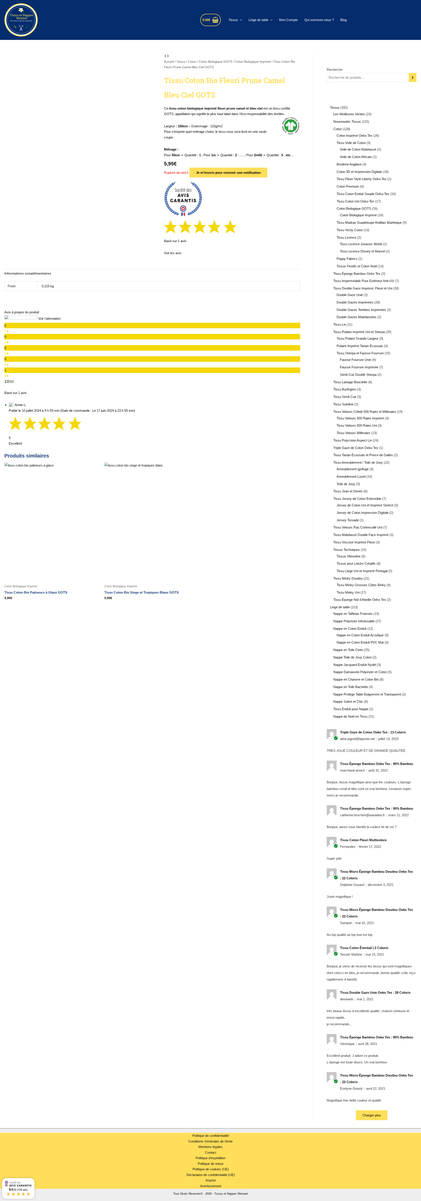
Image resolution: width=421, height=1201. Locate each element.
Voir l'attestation (49, 318)
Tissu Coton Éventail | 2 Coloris (364, 948)
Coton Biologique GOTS (215, 61)
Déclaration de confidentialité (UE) (210, 1175)
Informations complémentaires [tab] (27, 273)
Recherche (335, 69)
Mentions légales (210, 1147)
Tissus (233, 20)
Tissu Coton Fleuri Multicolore (363, 840)
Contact (210, 1152)
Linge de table (258, 20)
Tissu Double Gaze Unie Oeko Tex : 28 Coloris (375, 992)
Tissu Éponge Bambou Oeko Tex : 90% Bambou (376, 764)
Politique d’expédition (210, 1158)
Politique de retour (210, 1164)
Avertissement (210, 1186)
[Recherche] (412, 77)
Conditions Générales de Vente (210, 1141)
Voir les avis (172, 253)
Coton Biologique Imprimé (253, 61)
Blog (343, 20)
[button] (240, 20)
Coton (192, 61)
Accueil (169, 61)
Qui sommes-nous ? (319, 20)
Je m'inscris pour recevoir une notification (228, 172)
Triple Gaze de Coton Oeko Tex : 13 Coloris (373, 732)
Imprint (211, 1180)
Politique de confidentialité (210, 1135)
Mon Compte (288, 20)
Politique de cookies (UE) (211, 1169)
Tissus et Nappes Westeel (85, 20)
